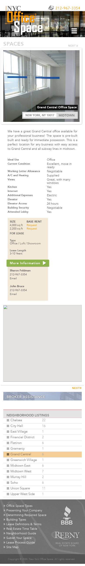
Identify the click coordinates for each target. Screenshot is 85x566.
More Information (25, 263)
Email (13, 278)
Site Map (11, 547)
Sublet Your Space (17, 538)
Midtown (67, 115)
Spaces (13, 44)
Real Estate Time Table (20, 529)
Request (32, 225)
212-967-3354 (67, 8)
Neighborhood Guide (19, 533)
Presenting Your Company (22, 510)
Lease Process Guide (19, 542)
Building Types (14, 519)
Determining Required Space (24, 515)
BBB (67, 515)
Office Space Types (17, 506)
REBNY (67, 539)
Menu (77, 31)
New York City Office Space (25, 20)
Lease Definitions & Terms (22, 524)
